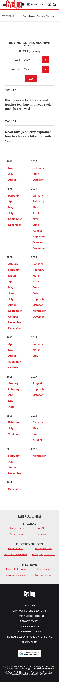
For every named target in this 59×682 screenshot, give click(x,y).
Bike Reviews (43, 569)
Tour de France (17, 528)
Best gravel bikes (43, 548)
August (12, 179)
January (38, 195)
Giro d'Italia (42, 528)
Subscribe (38, 4)
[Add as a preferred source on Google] (29, 653)
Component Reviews (15, 575)
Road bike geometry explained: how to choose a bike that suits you (29, 136)
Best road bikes (15, 548)
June (36, 174)
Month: (15, 69)
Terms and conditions (29, 616)
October (38, 179)
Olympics (41, 534)
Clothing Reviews (43, 575)
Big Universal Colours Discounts (39, 16)
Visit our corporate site (41, 668)
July (10, 174)
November (14, 322)
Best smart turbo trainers (15, 554)
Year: (16, 60)
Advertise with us (29, 631)
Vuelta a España (17, 534)
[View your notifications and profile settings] (23, 4)
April (11, 201)
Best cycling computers (43, 554)
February (38, 168)
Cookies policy (29, 626)
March (36, 207)
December (14, 224)
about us (29, 605)
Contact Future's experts (29, 611)
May (10, 168)
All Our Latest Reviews (16, 569)
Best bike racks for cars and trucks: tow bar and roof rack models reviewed (28, 104)
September (15, 219)
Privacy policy (29, 621)
